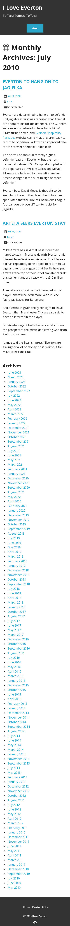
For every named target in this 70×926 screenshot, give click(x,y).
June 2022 (14, 400)
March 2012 (16, 823)
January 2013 (16, 782)
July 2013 (14, 768)
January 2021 (16, 474)
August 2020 (16, 492)
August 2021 (16, 446)
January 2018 (16, 607)
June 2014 (14, 740)
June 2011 (14, 846)
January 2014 (16, 754)
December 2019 (18, 515)
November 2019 (18, 520)
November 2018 (18, 575)
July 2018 (14, 589)
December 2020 (18, 478)
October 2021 (17, 437)
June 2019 (14, 543)
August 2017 (16, 616)
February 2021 (17, 469)
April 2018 (14, 598)
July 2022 (14, 396)
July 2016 (14, 658)
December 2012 (18, 786)
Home (26, 907)
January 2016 (16, 681)
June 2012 (14, 809)
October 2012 (17, 796)
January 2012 (16, 832)
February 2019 (17, 561)
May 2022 (14, 405)
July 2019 (14, 538)
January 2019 (16, 566)
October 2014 (17, 722)
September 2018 (19, 584)
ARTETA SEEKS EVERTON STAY (34, 223)
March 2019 (16, 556)
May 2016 (14, 667)
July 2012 (14, 805)
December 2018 (18, 570)
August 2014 (16, 731)
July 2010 (14, 878)
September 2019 (19, 529)
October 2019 (17, 524)
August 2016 (16, 653)
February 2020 (17, 506)
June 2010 (14, 883)
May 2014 (14, 745)
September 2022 (19, 391)
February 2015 (17, 704)
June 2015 (14, 694)
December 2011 (18, 837)
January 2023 (16, 382)
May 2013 (14, 773)
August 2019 (16, 533)
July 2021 (14, 451)
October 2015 (17, 690)
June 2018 (14, 593)
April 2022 (14, 409)
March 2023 (16, 377)
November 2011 (18, 842)
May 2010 (14, 888)
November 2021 (18, 432)
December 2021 (18, 428)
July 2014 (14, 736)
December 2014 (18, 713)
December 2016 (18, 639)
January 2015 (16, 708)
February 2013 (17, 777)
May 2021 (14, 460)
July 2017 (14, 621)
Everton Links (40, 907)
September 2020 (19, 487)
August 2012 (16, 800)
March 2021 (16, 465)
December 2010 (18, 869)
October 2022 (17, 386)
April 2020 (14, 501)
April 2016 (14, 671)
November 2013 (18, 759)
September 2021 (19, 442)
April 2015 (14, 699)
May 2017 (14, 630)
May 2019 (14, 547)
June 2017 (14, 625)
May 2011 (14, 851)
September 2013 (19, 763)
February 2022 (17, 419)
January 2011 (16, 865)
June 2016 (14, 662)
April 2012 (14, 819)
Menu (35, 28)
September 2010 (19, 874)
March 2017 (16, 635)
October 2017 (17, 612)
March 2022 (16, 414)
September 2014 (19, 727)
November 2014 (18, 717)
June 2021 (14, 455)
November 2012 (18, 791)
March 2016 (16, 676)
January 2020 (16, 510)
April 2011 (14, 855)
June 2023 (14, 373)
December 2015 (18, 685)
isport (10, 101)
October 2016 (17, 644)
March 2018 (16, 602)
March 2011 (16, 860)
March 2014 (16, 750)
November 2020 (18, 483)
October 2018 (17, 579)
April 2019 (14, 552)
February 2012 (17, 828)
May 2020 (14, 497)
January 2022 (16, 423)
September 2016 (19, 648)
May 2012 (14, 814)
